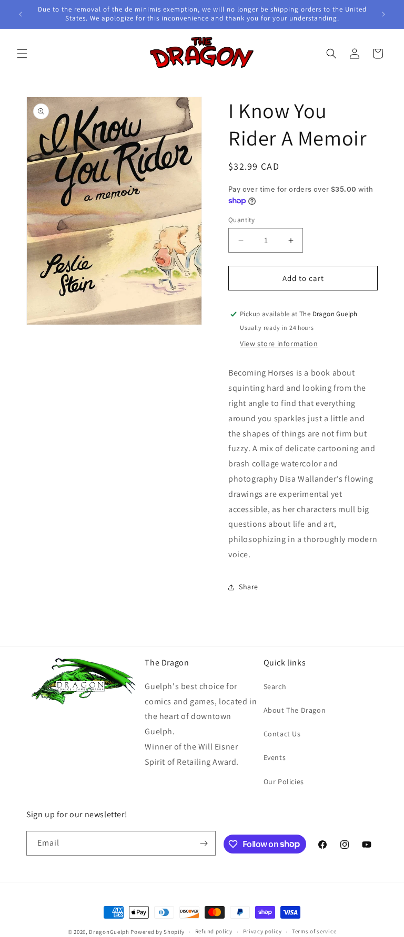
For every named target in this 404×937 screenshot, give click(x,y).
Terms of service (314, 931)
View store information (279, 343)
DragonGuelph (109, 931)
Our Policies (284, 781)
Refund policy (214, 931)
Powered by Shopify (157, 931)
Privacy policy (262, 931)
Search (275, 686)
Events (275, 757)
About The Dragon (295, 710)
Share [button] (248, 586)
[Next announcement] (383, 14)
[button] (22, 53)
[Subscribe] (203, 843)
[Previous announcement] (20, 14)
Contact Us (282, 733)
